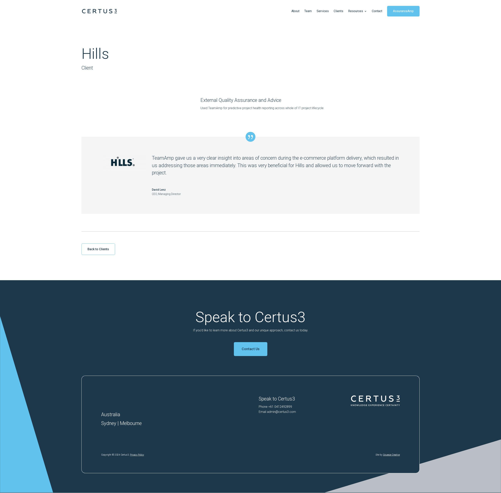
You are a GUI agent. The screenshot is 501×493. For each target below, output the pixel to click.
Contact (377, 11)
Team (308, 11)
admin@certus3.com (281, 412)
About (295, 11)
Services (323, 11)
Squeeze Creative (391, 454)
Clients (338, 11)
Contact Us (251, 349)
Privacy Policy (137, 454)
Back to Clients (98, 249)
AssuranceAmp (403, 11)
